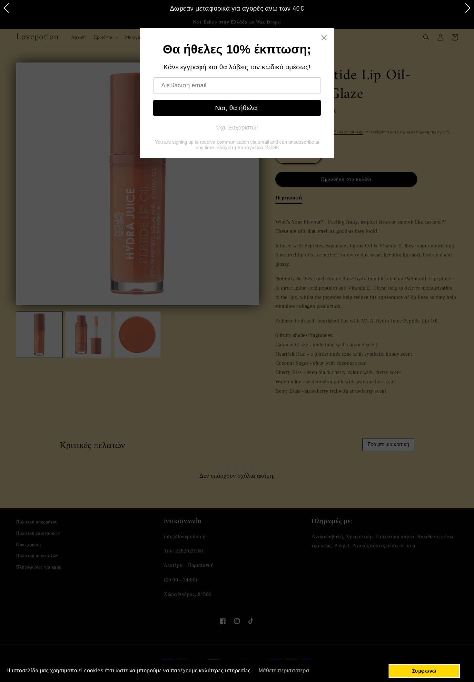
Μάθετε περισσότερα (284, 670)
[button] (6, 8)
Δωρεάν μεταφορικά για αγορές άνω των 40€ (237, 8)
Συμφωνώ (424, 671)
